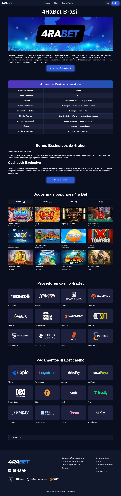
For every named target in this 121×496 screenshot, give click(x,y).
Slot (98, 201)
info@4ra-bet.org (101, 471)
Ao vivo (45, 201)
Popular (19, 201)
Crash (72, 201)
